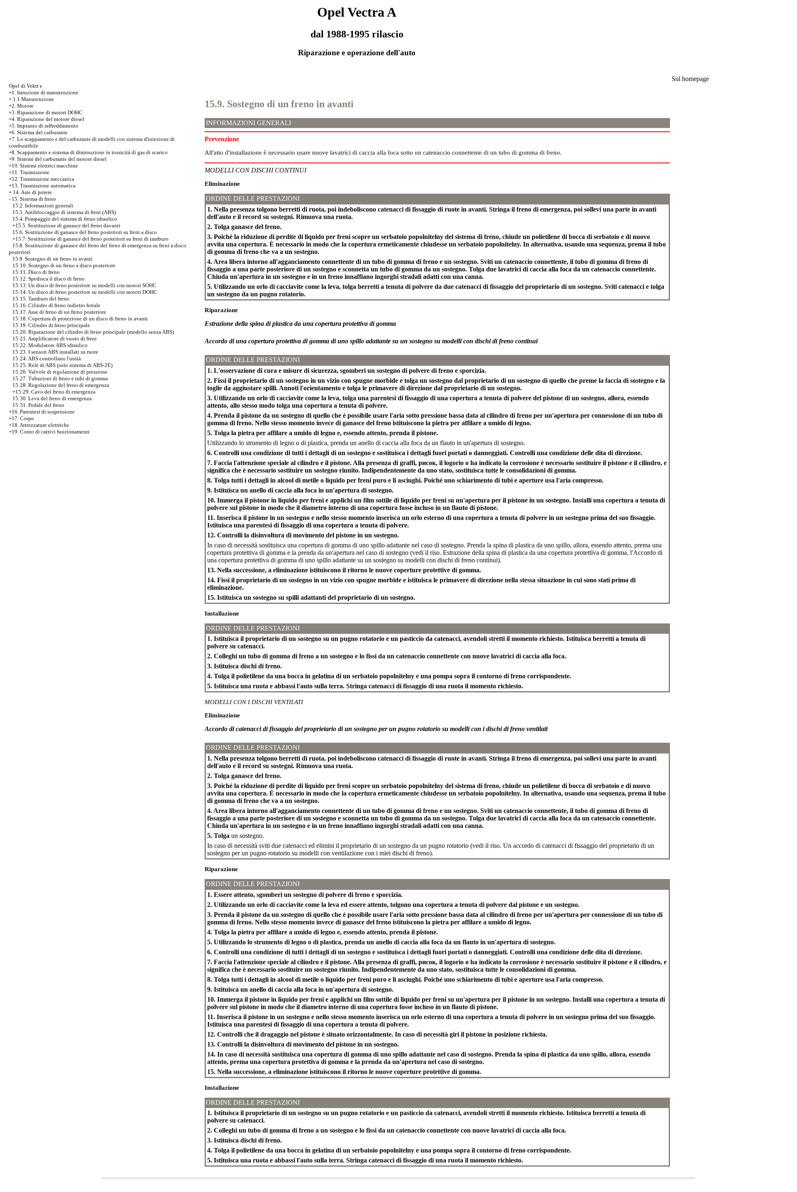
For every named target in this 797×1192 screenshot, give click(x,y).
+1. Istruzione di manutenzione (43, 92)
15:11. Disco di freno (36, 272)
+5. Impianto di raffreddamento (43, 126)
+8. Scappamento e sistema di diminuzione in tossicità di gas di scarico (88, 152)
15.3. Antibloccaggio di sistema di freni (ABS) (64, 212)
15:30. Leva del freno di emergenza (52, 398)
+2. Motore (21, 106)
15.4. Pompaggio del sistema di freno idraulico (64, 219)
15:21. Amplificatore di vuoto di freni (54, 338)
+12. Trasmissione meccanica (41, 179)
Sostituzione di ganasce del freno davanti (74, 225)
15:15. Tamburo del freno (40, 299)
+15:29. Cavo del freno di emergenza (53, 392)
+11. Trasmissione (29, 172)
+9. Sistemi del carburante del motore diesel (58, 159)
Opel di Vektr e (25, 86)
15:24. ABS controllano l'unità (46, 358)
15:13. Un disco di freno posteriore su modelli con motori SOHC (84, 285)
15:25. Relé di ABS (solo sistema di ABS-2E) (62, 365)
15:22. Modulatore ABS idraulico (50, 345)
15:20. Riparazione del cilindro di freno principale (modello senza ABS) (93, 332)
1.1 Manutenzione (33, 99)
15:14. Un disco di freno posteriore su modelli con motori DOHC (84, 292)
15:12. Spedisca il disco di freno (48, 279)
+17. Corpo (21, 418)
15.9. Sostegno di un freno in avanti (52, 259)
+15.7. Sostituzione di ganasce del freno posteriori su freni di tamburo (90, 239)
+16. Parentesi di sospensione (42, 412)
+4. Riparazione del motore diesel (46, 119)
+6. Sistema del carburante (38, 132)
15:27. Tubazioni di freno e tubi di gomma (60, 378)
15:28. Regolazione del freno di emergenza (60, 385)
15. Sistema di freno (34, 199)
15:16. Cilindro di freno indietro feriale (56, 305)
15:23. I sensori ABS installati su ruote (55, 352)
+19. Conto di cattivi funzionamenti (49, 432)
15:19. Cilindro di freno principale (51, 325)
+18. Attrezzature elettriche (39, 425)
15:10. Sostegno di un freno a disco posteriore (63, 265)
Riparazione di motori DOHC (50, 112)
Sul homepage (690, 78)
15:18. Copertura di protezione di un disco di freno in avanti (80, 318)
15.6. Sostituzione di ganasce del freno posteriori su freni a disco (84, 232)
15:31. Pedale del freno (38, 405)
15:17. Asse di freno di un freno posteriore (59, 312)
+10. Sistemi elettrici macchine (43, 166)
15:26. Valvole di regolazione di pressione (60, 372)
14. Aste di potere (32, 192)
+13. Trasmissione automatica (42, 185)
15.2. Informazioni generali (42, 205)
